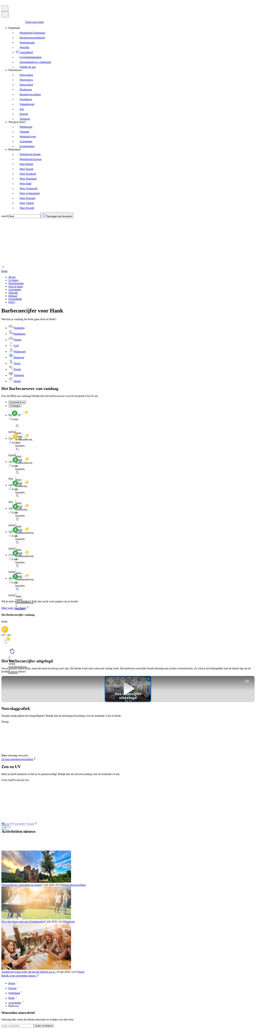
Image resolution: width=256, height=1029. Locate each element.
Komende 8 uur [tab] (17, 402)
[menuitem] (131, 47)
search (4, 216)
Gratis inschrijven (44, 1025)
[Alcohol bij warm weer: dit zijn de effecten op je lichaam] (36, 968)
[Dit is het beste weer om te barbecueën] (36, 918)
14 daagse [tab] (15, 406)
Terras (80, 971)
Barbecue (69, 921)
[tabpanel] (128, 510)
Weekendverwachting (74, 884)
